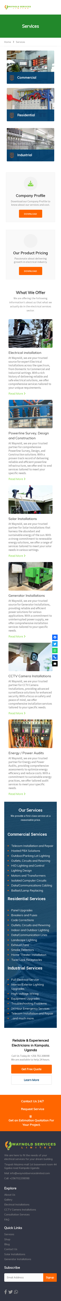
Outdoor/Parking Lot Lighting (30, 856)
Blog (7, 1244)
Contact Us (10, 1249)
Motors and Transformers (28, 875)
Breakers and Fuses (24, 915)
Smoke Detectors (22, 950)
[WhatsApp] (55, 650)
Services (9, 1234)
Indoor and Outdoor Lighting (30, 930)
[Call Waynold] (55, 657)
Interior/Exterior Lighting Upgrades (27, 986)
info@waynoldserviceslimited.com (30, 1173)
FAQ (6, 1219)
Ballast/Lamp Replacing (27, 890)
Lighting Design (21, 870)
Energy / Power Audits (26, 753)
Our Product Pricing (30, 252)
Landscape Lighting (24, 940)
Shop (7, 1239)
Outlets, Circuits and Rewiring (30, 860)
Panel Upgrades (22, 910)
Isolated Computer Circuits (28, 880)
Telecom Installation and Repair (32, 846)
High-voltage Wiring (24, 993)
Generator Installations (26, 595)
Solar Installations (22, 519)
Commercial (26, 77)
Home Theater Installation (28, 954)
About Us (9, 1194)
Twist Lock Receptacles (26, 960)
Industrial (24, 155)
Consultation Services (17, 1214)
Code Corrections (22, 920)
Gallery (8, 1199)
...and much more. (22, 1018)
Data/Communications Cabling (31, 885)
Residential (26, 115)
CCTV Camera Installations (29, 676)
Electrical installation (24, 352)
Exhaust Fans (20, 945)
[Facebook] (55, 637)
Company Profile (30, 195)
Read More (15, 393)
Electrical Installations (16, 1204)
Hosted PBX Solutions (25, 850)
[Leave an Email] (55, 663)
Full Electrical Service (25, 979)
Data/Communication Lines (29, 935)
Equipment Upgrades (25, 998)
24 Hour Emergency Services (30, 1008)
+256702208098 (19, 1178)
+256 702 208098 (40, 1055)
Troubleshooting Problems (29, 1003)
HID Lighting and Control (27, 865)
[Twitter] (55, 644)
